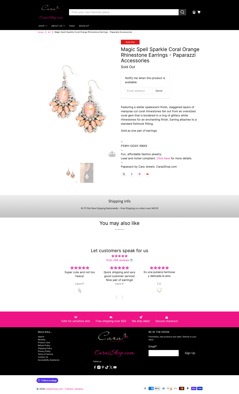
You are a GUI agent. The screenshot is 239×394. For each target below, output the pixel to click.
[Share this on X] (124, 174)
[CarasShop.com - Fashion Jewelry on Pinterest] (103, 368)
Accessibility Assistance (48, 360)
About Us (56, 26)
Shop (42, 26)
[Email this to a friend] (147, 174)
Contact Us (43, 357)
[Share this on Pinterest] (139, 174)
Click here (163, 158)
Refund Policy (44, 345)
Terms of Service (45, 354)
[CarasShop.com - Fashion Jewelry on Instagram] (99, 368)
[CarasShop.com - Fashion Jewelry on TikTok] (107, 368)
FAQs (72, 26)
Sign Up (190, 353)
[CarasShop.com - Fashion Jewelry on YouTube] (115, 368)
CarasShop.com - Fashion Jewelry (64, 388)
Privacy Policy (44, 351)
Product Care (44, 342)
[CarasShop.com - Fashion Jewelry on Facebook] (95, 368)
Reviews (41, 339)
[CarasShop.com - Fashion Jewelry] (51, 12)
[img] (119, 256)
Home (41, 32)
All (49, 32)
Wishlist (84, 26)
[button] (117, 297)
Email (153, 346)
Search (41, 336)
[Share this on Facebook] (132, 174)
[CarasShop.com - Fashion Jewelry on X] (111, 368)
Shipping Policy (45, 348)
